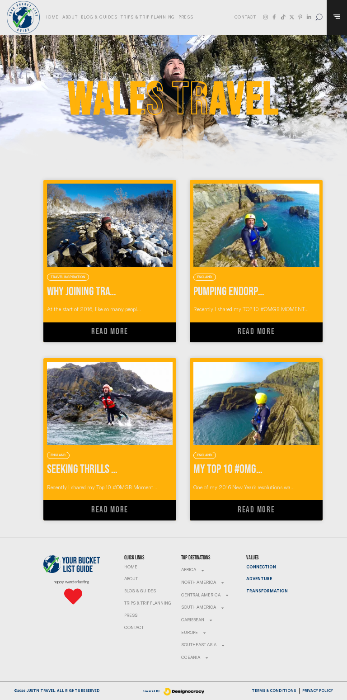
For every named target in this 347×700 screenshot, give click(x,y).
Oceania (190, 658)
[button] (319, 17)
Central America (200, 595)
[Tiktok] (283, 17)
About (70, 17)
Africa (188, 570)
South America (198, 607)
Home (51, 17)
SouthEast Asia (198, 645)
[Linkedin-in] (309, 17)
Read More (109, 331)
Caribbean (192, 620)
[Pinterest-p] (300, 17)
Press (185, 17)
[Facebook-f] (274, 17)
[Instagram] (265, 17)
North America (198, 583)
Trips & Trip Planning (148, 17)
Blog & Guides (99, 17)
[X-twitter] (292, 17)
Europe (189, 633)
